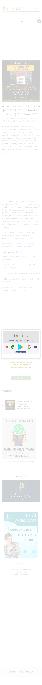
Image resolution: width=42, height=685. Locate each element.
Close (36, 356)
